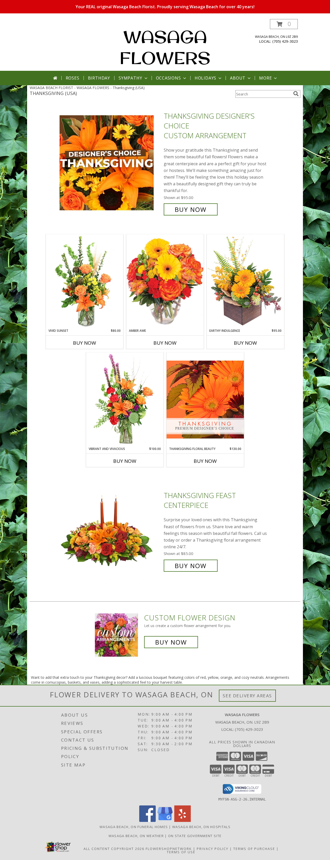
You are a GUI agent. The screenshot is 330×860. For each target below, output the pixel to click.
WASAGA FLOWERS (165, 47)
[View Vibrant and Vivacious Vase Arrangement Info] (124, 399)
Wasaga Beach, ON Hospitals (201, 826)
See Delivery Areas (247, 696)
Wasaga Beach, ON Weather (136, 835)
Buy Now (191, 209)
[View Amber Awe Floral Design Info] (165, 281)
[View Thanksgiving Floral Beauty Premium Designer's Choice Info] (205, 399)
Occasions (168, 78)
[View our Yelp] (182, 820)
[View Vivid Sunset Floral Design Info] (84, 281)
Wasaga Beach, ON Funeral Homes (134, 826)
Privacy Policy (212, 848)
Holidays (205, 78)
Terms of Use (181, 852)
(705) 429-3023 (285, 41)
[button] (284, 24)
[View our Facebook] (147, 820)
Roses (72, 78)
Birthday (99, 78)
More (265, 78)
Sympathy (130, 78)
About (237, 78)
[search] (296, 94)
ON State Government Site (194, 835)
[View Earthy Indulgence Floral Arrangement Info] (245, 281)
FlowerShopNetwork (169, 848)
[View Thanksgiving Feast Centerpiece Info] (110, 530)
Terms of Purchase (254, 848)
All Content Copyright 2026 (114, 848)
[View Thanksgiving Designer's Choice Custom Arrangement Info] (110, 162)
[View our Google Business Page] (165, 820)
